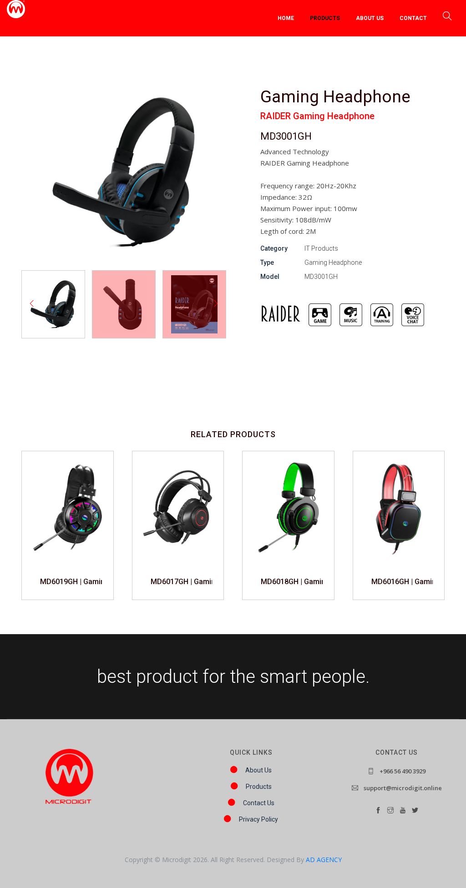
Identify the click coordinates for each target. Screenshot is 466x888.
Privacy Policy (258, 819)
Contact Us (258, 803)
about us (370, 18)
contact (413, 18)
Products (259, 786)
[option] (53, 304)
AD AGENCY (324, 859)
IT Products (321, 248)
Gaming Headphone (333, 262)
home (286, 18)
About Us (258, 770)
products (325, 18)
